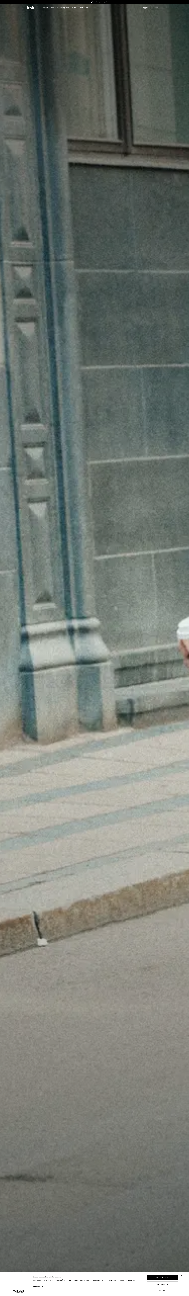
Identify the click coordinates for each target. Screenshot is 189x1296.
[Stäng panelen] (181, 1275)
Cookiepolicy (130, 1280)
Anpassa (36, 1286)
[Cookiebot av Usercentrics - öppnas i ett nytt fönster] (18, 1291)
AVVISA (162, 1291)
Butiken (45, 8)
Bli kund (156, 8)
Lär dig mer (64, 8)
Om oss (74, 8)
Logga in (145, 8)
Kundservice (83, 8)
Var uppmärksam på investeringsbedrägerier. (94, 2)
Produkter (54, 8)
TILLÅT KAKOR (162, 1278)
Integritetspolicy (114, 1280)
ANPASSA (161, 1284)
